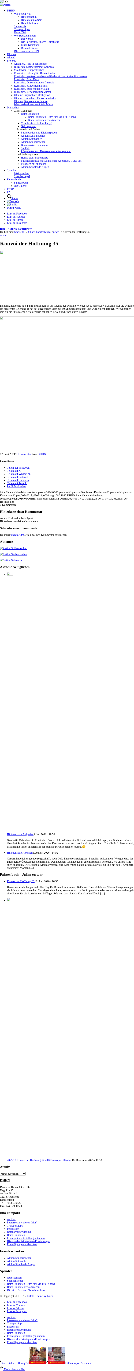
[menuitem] (70, 31)
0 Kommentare (24, 454)
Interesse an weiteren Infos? (22, 1222)
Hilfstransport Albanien (20, 852)
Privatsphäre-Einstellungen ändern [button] (26, 1238)
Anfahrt (11, 1219)
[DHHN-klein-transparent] (5, 4)
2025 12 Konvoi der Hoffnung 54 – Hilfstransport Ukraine (39, 1160)
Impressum (13, 1228)
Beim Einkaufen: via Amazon (23, 1286)
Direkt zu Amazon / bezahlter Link (26, 1290)
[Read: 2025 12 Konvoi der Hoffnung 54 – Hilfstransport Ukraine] (10, 900)
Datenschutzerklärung (19, 1231)
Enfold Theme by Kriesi (40, 1296)
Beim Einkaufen (16, 1235)
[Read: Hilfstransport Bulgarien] (10, 574)
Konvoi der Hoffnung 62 (21, 881)
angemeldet (17, 534)
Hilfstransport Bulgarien (20, 834)
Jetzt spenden (14, 1277)
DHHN (42, 454)
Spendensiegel (15, 1280)
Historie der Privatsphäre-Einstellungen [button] (28, 1241)
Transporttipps (15, 1225)
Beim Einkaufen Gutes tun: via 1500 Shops (31, 1283)
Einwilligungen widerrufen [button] (22, 1244)
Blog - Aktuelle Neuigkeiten (16, 228)
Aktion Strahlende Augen (21, 1264)
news (3, 235)
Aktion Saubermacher (19, 1257)
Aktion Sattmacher (17, 1261)
